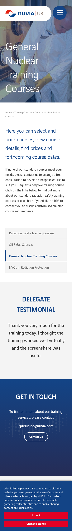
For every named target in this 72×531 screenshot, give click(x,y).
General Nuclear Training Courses (33, 256)
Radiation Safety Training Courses (31, 233)
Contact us (36, 436)
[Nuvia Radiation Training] (24, 13)
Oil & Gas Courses (21, 244)
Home (8, 112)
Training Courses (23, 112)
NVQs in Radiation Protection (29, 267)
